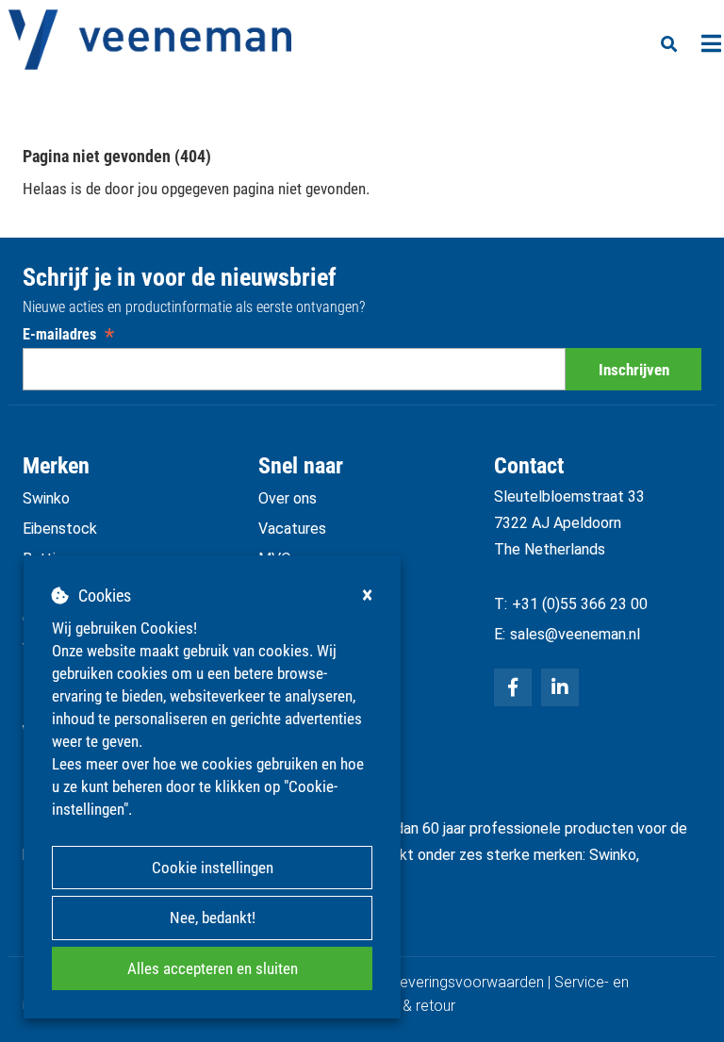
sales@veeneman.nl (575, 634)
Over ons (287, 498)
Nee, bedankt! (212, 917)
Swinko (46, 498)
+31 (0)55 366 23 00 (580, 604)
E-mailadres (68, 334)
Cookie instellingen (212, 867)
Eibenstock (60, 529)
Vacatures (292, 529)
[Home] (149, 39)
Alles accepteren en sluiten (212, 968)
